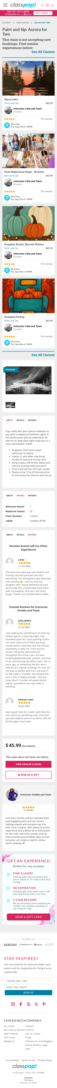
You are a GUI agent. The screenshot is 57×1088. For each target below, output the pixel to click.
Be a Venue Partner (14, 1029)
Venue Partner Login (36, 1044)
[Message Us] (48, 5)
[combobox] (28, 981)
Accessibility (12, 1060)
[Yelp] (28, 1004)
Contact (29, 1026)
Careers (29, 1029)
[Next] (48, 381)
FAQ (27, 1048)
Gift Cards (9, 1037)
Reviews (32, 420)
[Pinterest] (44, 1004)
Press (28, 1037)
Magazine (9, 1041)
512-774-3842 (38, 1072)
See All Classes (43, 52)
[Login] (52, 5)
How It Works (11, 1033)
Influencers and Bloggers (39, 1041)
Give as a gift (29, 775)
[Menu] (5, 5)
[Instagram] (13, 1004)
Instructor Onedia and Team (35, 794)
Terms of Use (28, 1060)
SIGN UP (28, 992)
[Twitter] (36, 1004)
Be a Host (9, 1026)
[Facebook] (21, 1004)
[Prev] (9, 381)
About (9, 420)
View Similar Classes (28, 764)
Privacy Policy (45, 1060)
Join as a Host (32, 1033)
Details (20, 420)
